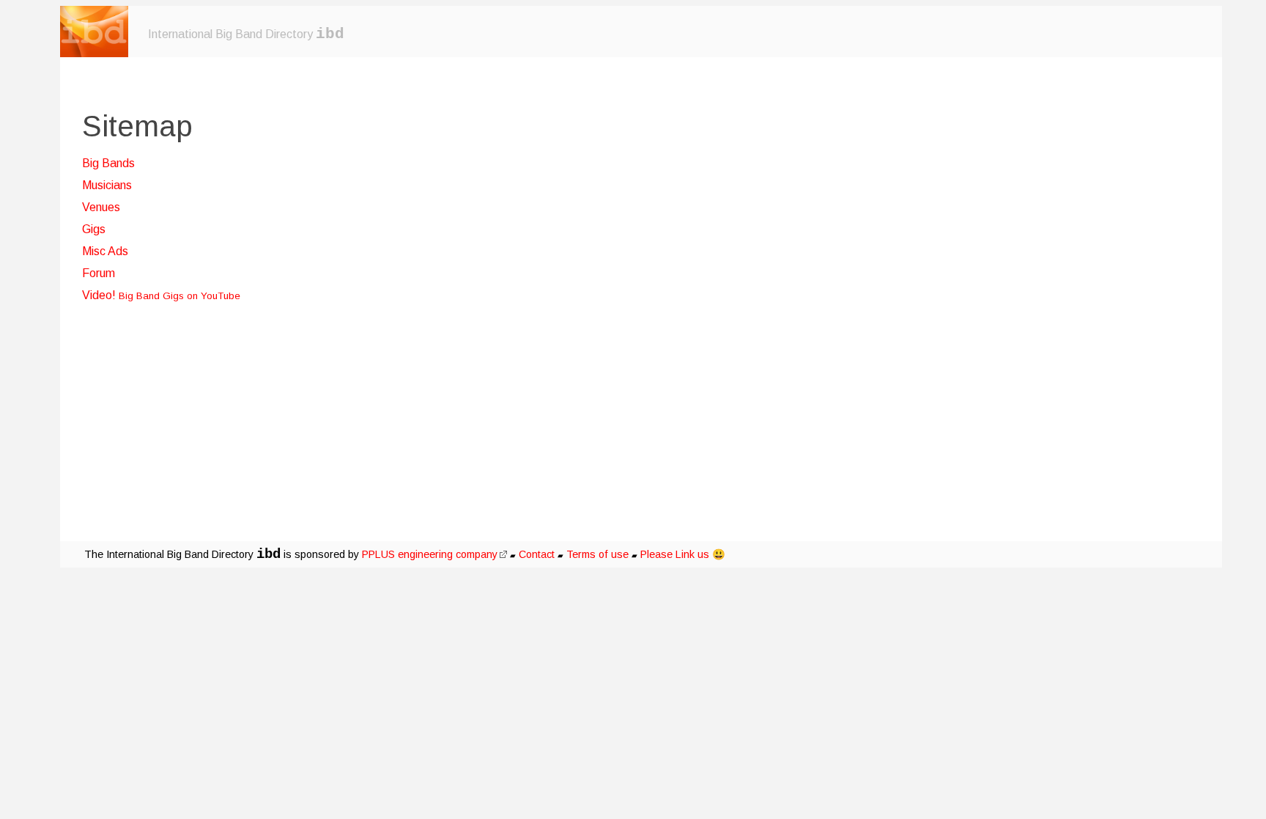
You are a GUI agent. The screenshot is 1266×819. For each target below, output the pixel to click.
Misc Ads (105, 251)
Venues (101, 207)
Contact (537, 554)
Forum (98, 273)
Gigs (94, 229)
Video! (161, 295)
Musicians (107, 185)
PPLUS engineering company (429, 554)
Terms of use (597, 554)
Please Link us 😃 (682, 554)
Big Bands (108, 163)
